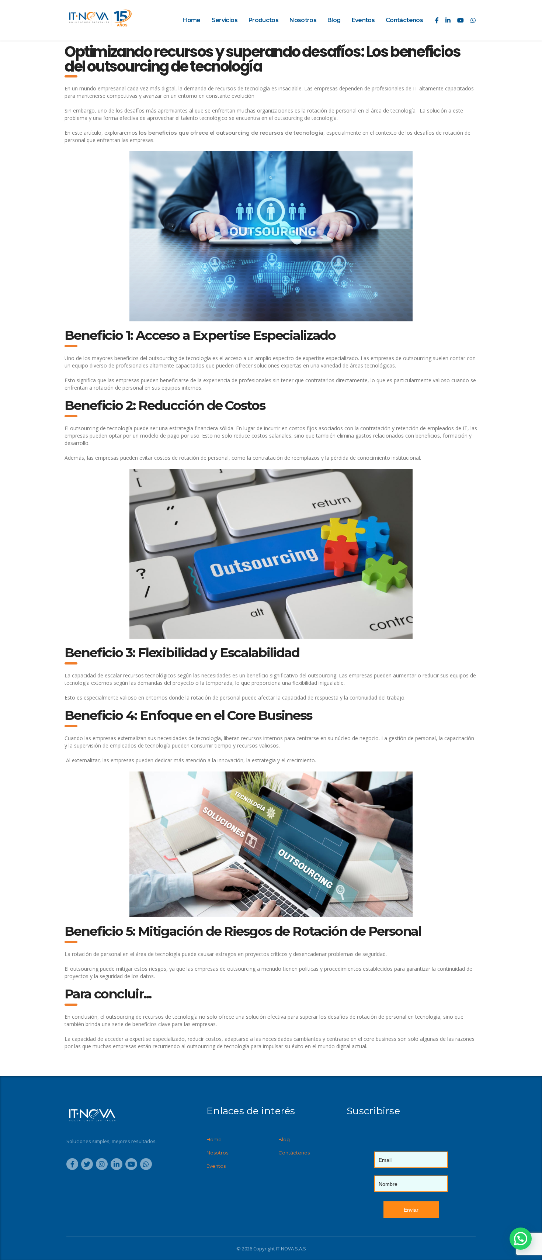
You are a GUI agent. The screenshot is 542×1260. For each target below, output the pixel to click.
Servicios (224, 20)
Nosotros (302, 20)
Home (191, 20)
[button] (521, 1239)
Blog (333, 20)
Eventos (363, 20)
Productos (263, 20)
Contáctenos (404, 20)
